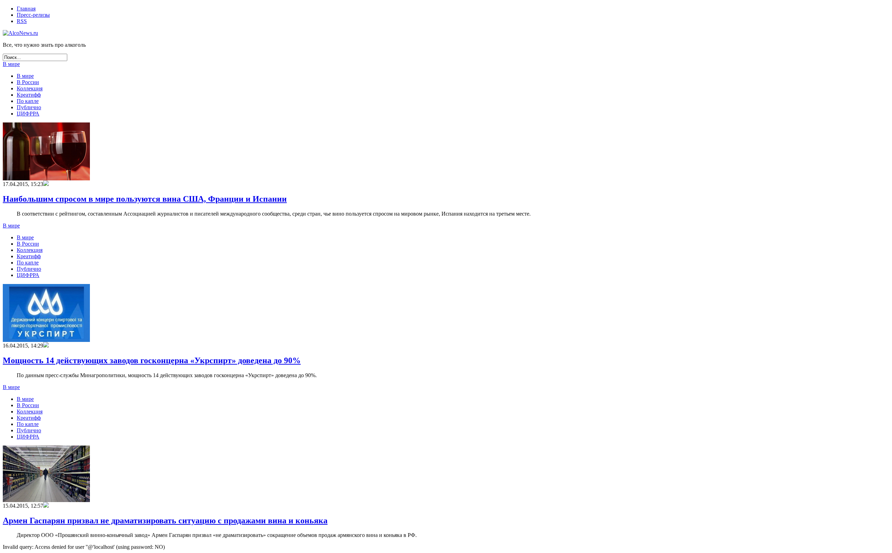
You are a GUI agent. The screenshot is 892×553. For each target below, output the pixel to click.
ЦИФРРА (28, 114)
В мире (11, 64)
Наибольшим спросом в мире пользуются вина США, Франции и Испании (145, 198)
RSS (22, 21)
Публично (29, 107)
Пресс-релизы (33, 15)
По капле (28, 101)
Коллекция (30, 88)
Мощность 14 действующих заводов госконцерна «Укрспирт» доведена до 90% (152, 360)
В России (28, 82)
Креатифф (29, 95)
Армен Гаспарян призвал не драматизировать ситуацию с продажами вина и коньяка (165, 520)
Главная (26, 9)
